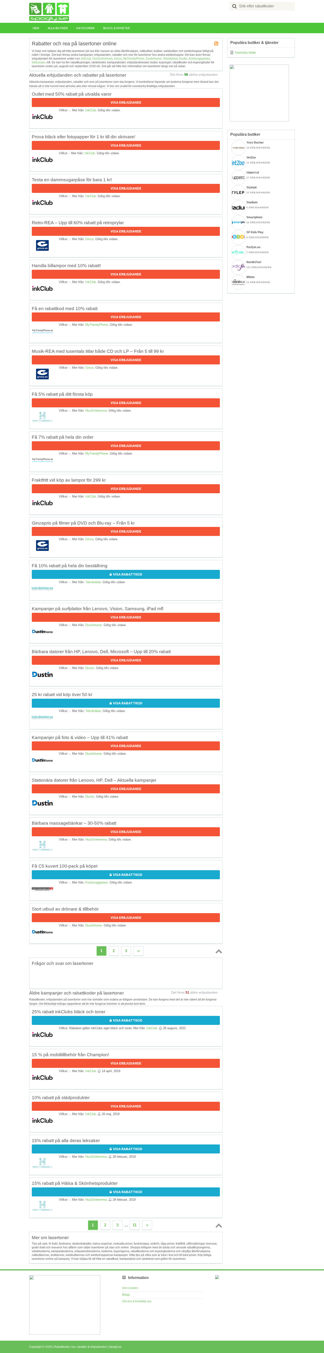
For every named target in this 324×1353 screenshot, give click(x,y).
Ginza (118, 58)
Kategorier (85, 28)
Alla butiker (58, 28)
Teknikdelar (170, 58)
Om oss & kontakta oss (136, 1301)
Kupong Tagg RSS (216, 44)
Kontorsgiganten (199, 58)
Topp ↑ (218, 951)
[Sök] (234, 6)
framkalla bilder (245, 52)
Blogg (126, 1294)
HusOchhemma (103, 58)
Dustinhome (154, 58)
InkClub (86, 58)
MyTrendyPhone (133, 58)
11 (135, 1225)
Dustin (183, 58)
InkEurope (38, 62)
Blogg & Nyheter (116, 28)
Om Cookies (130, 1288)
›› (138, 951)
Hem (36, 28)
